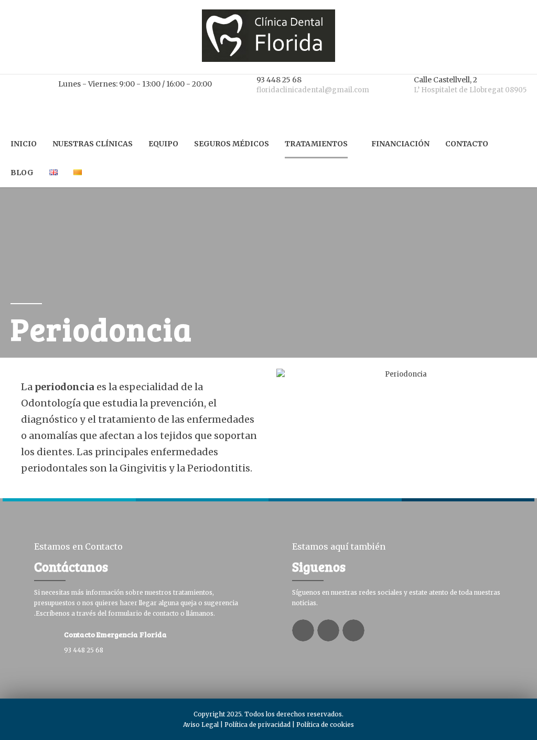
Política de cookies (325, 724)
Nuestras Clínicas (92, 143)
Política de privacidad (257, 724)
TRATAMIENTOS (316, 143)
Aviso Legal (201, 724)
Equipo (163, 143)
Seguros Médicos (231, 143)
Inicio (23, 143)
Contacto (466, 143)
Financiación (400, 143)
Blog (22, 172)
